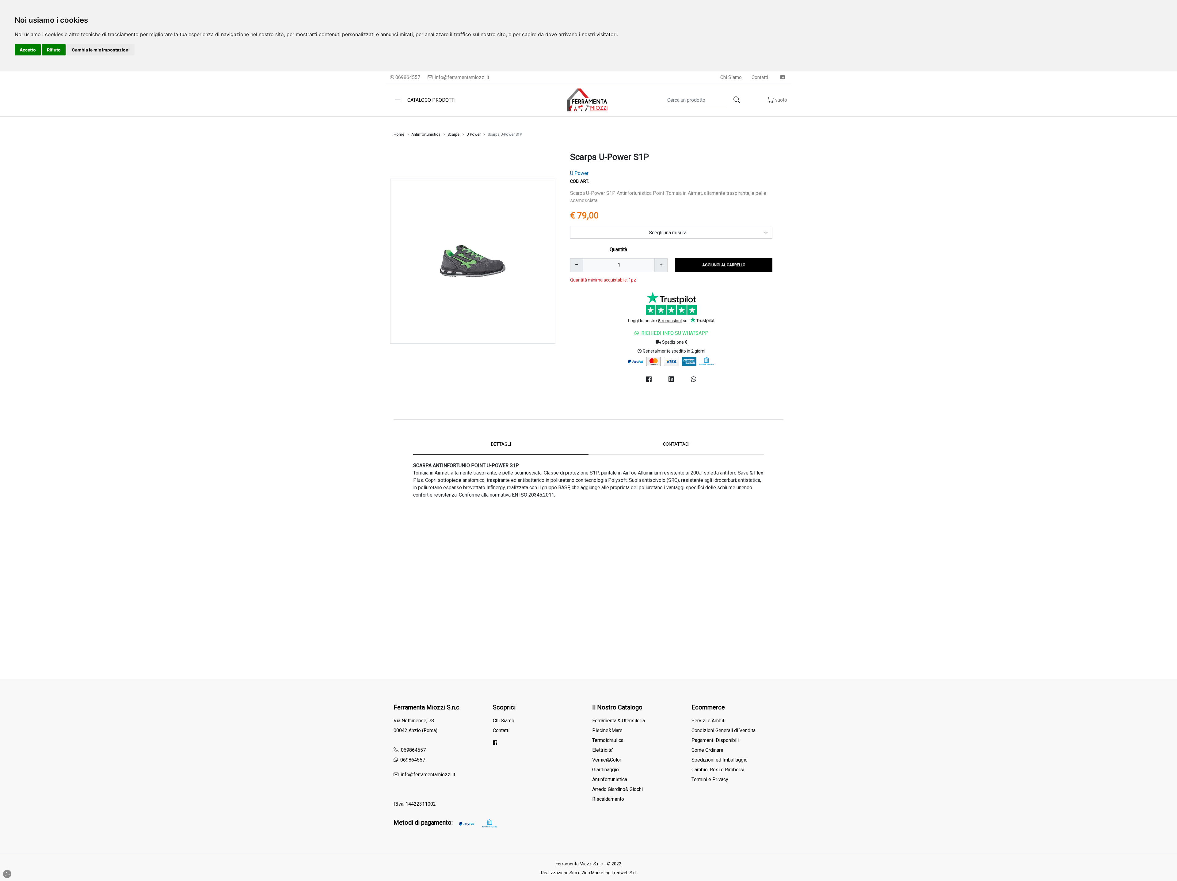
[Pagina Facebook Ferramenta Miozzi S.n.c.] (782, 77)
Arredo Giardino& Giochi (617, 789)
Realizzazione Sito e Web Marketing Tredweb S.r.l (588, 872)
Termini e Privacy (709, 779)
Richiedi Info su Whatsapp (674, 333)
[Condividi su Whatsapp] (694, 379)
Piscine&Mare (607, 730)
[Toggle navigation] (397, 100)
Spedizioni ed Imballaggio (719, 760)
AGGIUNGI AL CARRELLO (723, 265)
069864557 (407, 77)
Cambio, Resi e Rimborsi (717, 770)
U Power (474, 134)
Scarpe (453, 134)
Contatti (760, 77)
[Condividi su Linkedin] (671, 379)
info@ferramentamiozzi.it (461, 77)
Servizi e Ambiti (708, 721)
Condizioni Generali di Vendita (723, 730)
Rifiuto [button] (54, 49)
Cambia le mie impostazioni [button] (101, 49)
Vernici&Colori (607, 760)
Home (399, 134)
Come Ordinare (707, 750)
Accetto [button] (28, 49)
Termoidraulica (607, 740)
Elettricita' (602, 750)
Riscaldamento (608, 799)
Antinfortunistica (425, 134)
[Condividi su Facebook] (649, 379)
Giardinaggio (605, 770)
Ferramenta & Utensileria (618, 721)
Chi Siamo (731, 77)
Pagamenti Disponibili (715, 740)
